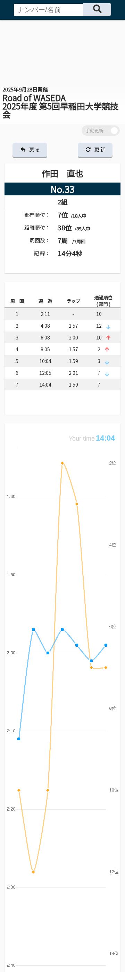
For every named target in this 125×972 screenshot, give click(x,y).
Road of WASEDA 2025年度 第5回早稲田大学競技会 (60, 103)
